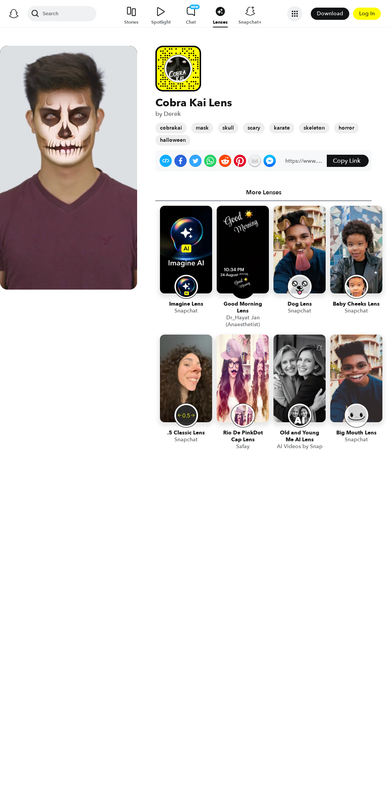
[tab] (263, 192)
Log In (367, 13)
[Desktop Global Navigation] (13, 13)
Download (330, 13)
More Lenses (263, 192)
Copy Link (346, 161)
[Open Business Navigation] (294, 13)
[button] (166, 161)
